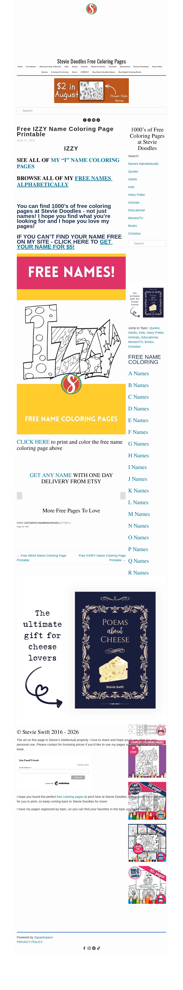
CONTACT (85, 72)
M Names (139, 513)
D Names (138, 408)
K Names (138, 490)
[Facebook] (85, 120)
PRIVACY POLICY (30, 942)
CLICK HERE (33, 441)
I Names (137, 467)
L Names (138, 502)
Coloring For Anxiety (59, 72)
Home (20, 67)
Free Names (31, 67)
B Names (138, 385)
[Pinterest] (93, 120)
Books (132, 225)
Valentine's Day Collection (50, 67)
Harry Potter (157, 67)
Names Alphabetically (143, 163)
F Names (138, 431)
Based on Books (98, 67)
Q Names (138, 560)
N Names (138, 525)
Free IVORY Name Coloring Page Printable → (102, 558)
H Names (138, 455)
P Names (138, 549)
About (74, 72)
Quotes (45, 72)
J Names (137, 478)
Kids (67, 67)
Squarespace (43, 937)
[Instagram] (89, 120)
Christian (112, 67)
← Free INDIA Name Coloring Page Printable (41, 558)
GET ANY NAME (51, 475)
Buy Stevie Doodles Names (103, 72)
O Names (138, 537)
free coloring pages (70, 796)
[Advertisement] (91, 37)
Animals (84, 67)
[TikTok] (98, 120)
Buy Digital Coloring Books (130, 72)
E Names (138, 420)
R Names (138, 572)
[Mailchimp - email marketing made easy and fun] (57, 783)
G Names (138, 443)
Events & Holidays (141, 67)
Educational (125, 67)
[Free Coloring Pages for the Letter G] (44, 519)
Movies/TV (135, 218)
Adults (74, 67)
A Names (138, 373)
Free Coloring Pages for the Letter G (44, 523)
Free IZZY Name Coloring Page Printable (65, 132)
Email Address (25, 767)
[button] (19, 495)
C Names (138, 396)
